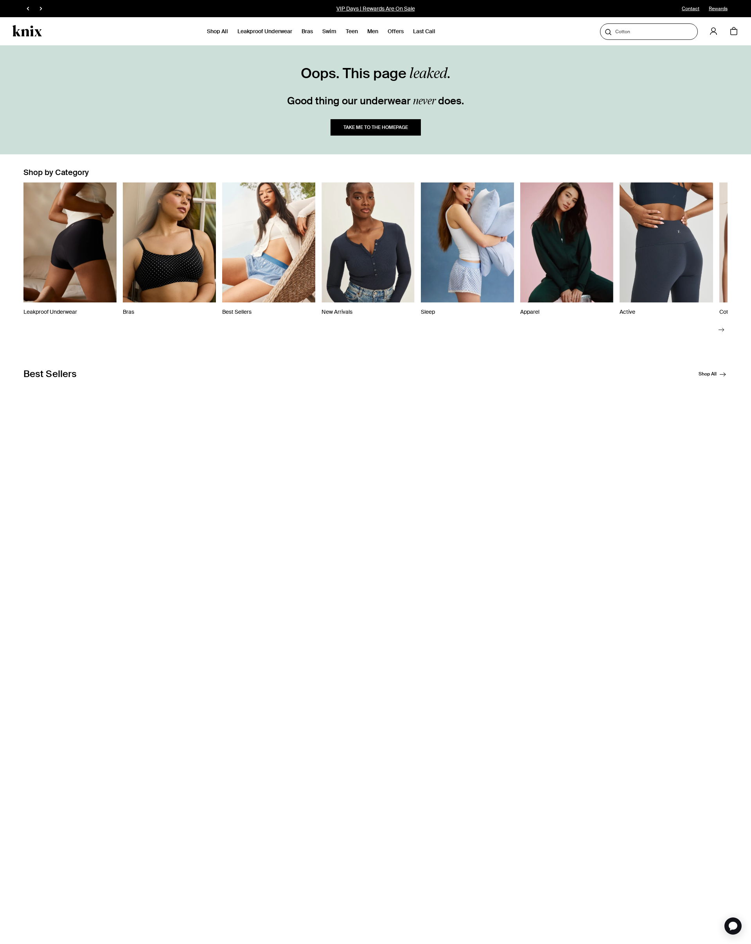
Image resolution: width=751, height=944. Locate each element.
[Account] (713, 31)
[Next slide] (721, 329)
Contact (690, 8)
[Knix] (27, 31)
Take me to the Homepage (375, 127)
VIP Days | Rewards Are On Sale (375, 8)
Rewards (718, 8)
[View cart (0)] (733, 32)
